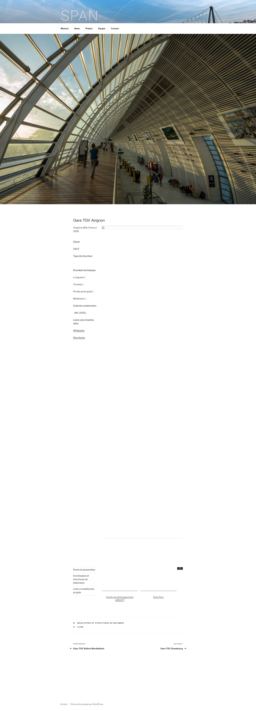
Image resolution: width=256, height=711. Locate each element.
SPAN (80, 16)
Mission (65, 28)
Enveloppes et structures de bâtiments (81, 579)
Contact (115, 28)
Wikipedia (78, 330)
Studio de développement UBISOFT (119, 599)
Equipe (101, 28)
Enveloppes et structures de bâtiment (100, 623)
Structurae (79, 337)
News (77, 28)
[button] (181, 568)
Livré (80, 627)
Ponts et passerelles (84, 569)
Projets (89, 28)
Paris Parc (158, 597)
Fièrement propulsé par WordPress (86, 704)
